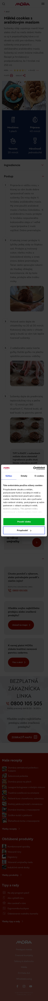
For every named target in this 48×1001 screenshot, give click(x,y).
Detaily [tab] (24, 476)
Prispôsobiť (22, 530)
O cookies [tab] (39, 476)
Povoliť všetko (24, 521)
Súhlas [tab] (8, 476)
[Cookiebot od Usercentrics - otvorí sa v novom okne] (34, 468)
